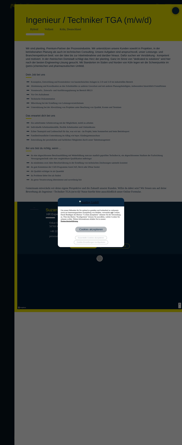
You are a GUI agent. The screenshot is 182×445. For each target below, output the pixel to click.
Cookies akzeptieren (91, 229)
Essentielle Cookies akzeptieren (91, 238)
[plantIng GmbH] (91, 202)
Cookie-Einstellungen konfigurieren (91, 242)
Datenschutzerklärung (69, 221)
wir (112, 212)
